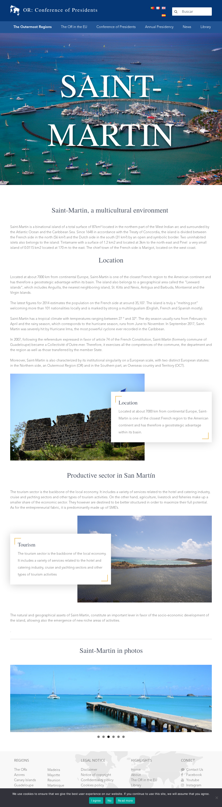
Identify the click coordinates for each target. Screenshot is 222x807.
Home (136, 770)
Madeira (53, 770)
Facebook (194, 775)
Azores (19, 775)
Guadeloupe (24, 785)
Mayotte (53, 775)
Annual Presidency (159, 27)
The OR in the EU (74, 27)
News (187, 27)
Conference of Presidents (116, 27)
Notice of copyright (96, 775)
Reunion (53, 780)
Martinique (55, 785)
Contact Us (194, 770)
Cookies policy (92, 785)
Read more (125, 800)
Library (206, 27)
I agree (96, 800)
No (110, 800)
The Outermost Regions (32, 27)
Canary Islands (25, 780)
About (136, 775)
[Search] (176, 11)
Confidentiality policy (97, 780)
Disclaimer (89, 770)
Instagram (193, 785)
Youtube (192, 780)
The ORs (20, 770)
